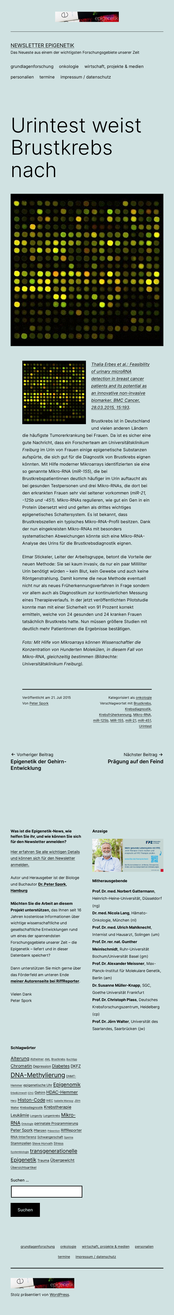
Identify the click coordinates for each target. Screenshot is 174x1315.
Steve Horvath (42, 1143)
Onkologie (27, 1123)
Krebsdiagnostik (138, 709)
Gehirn (40, 1092)
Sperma (68, 1137)
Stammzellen (21, 1143)
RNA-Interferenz (23, 1137)
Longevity (36, 1115)
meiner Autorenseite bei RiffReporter (45, 981)
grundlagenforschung (32, 66)
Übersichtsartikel (23, 1167)
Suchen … (20, 1180)
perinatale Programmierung (56, 1123)
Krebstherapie (57, 1107)
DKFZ (76, 1066)
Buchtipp (71, 1059)
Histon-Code (31, 1100)
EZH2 (31, 1093)
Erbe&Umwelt (19, 1092)
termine (47, 77)
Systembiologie (20, 1151)
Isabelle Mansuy (63, 1100)
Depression (42, 1066)
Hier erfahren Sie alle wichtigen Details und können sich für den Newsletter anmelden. (45, 858)
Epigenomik (67, 1084)
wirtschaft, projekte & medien (114, 66)
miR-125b (100, 720)
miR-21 (130, 720)
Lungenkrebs (51, 1115)
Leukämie (20, 1115)
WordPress (59, 1294)
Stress (58, 1143)
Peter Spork (39, 703)
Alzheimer (37, 1059)
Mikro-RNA (142, 715)
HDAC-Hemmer (62, 1092)
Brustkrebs (142, 703)
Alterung (20, 1058)
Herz (14, 1100)
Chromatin (21, 1066)
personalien (22, 77)
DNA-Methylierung (38, 1075)
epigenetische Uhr (37, 1085)
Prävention (54, 1130)
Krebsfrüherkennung (115, 715)
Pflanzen (40, 1130)
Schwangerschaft (50, 1137)
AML (47, 1059)
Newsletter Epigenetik (42, 45)
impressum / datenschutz (85, 77)
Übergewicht (62, 1160)
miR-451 (144, 720)
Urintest (145, 726)
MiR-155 (116, 720)
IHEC (49, 1100)
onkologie (69, 66)
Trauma (43, 1160)
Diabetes (61, 1066)
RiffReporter (71, 1130)
